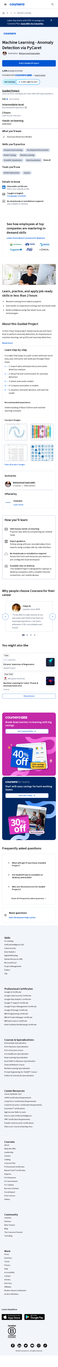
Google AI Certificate (12, 992)
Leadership (8, 1152)
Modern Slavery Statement (15, 1290)
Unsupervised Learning (13, 150)
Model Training (10, 155)
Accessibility (9, 1272)
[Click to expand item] (16, 432)
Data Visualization (33, 160)
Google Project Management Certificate (20, 1006)
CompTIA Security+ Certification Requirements (23, 1105)
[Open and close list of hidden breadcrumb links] (11, 13)
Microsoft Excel (10, 962)
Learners (7, 1218)
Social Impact (9, 1192)
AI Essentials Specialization (15, 1043)
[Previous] (5, 616)
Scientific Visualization (13, 160)
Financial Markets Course (14, 1064)
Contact (7, 1276)
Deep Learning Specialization (16, 1057)
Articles (7, 1279)
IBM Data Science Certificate (15, 1021)
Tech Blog (8, 1236)
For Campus (9, 1185)
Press (6, 1254)
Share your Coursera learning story (18, 1126)
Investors (8, 1258)
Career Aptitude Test (12, 1094)
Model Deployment (11, 173)
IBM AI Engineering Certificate (16, 1013)
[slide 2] (27, 635)
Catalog (7, 1159)
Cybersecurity (10, 948)
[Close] (51, 20)
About (6, 1145)
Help (6, 1269)
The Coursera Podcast (13, 1232)
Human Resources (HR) (13, 959)
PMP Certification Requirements (17, 1119)
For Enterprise (10, 1177)
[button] (47, 160)
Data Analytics (10, 952)
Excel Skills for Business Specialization (19, 1061)
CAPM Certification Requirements (17, 1097)
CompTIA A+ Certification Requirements (20, 1101)
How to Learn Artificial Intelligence (18, 1115)
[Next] (52, 616)
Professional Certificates (14, 1166)
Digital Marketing (11, 955)
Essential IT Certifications (14, 1108)
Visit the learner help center (22, 917)
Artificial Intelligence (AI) (14, 944)
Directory (8, 1283)
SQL (6, 973)
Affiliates (7, 1287)
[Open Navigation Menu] (5, 4)
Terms (7, 1261)
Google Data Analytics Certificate (17, 999)
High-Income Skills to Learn (15, 1112)
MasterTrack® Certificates (14, 1170)
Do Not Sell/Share (11, 1294)
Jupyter (27, 173)
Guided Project (10, 91)
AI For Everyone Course (13, 1050)
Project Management (12, 966)
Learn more (40, 75)
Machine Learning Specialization (17, 1068)
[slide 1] (23, 635)
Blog (6, 1228)
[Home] (3, 13)
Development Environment (37, 150)
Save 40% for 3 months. (32, 23)
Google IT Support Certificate (16, 1003)
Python (7, 970)
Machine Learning (24, 13)
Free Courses (9, 1195)
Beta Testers (9, 1225)
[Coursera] (17, 4)
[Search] (52, 4)
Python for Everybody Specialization (19, 1075)
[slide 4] (34, 635)
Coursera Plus (10, 1163)
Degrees (7, 1174)
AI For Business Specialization (16, 1046)
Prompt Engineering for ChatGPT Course (20, 1072)
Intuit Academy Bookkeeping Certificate (20, 1024)
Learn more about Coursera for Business (26, 238)
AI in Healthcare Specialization (16, 1054)
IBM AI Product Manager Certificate (18, 1017)
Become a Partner (11, 1188)
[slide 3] (30, 635)
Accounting (8, 941)
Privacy (7, 1265)
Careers (7, 1156)
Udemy (7, 1199)
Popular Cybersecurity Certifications (19, 1123)
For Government (11, 1181)
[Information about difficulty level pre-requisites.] (25, 107)
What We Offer (10, 1148)
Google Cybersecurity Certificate (17, 995)
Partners (7, 1221)
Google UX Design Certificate (16, 1010)
